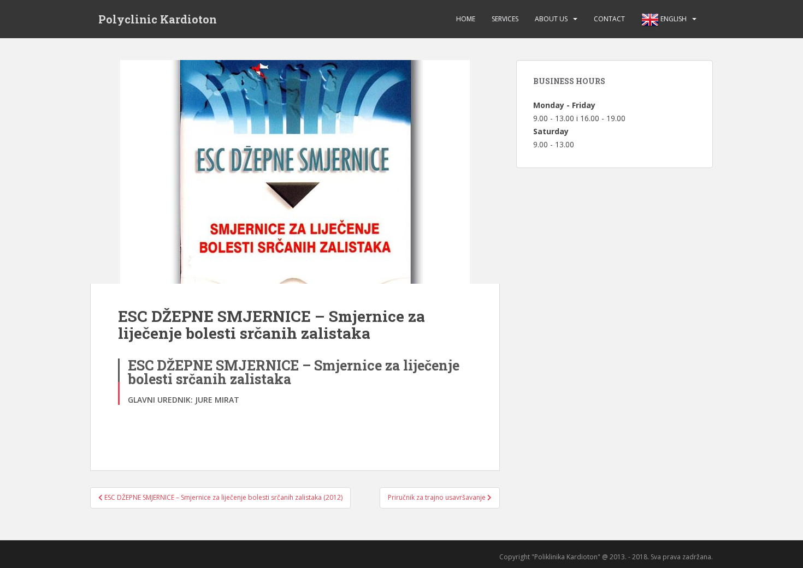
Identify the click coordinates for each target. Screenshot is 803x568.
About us (551, 18)
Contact (609, 18)
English (673, 18)
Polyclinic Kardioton (157, 19)
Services (505, 18)
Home (465, 18)
